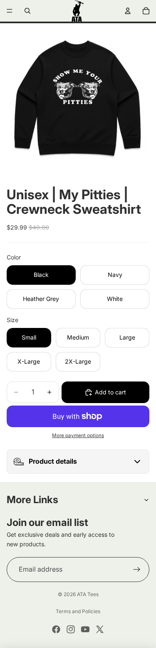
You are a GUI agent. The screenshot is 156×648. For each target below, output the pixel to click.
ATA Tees (88, 594)
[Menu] (9, 10)
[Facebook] (56, 629)
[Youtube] (85, 629)
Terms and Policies (78, 611)
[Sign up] (137, 569)
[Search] (27, 11)
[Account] (128, 11)
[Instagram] (71, 629)
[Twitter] (100, 629)
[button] (78, 461)
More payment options (78, 435)
